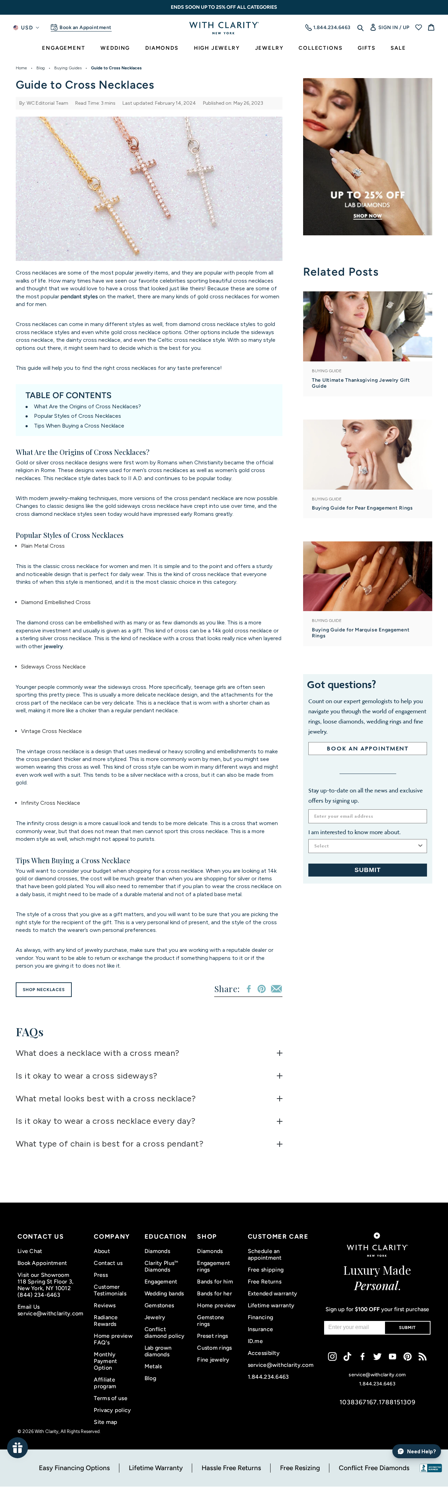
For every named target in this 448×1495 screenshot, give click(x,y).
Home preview (216, 1305)
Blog (40, 67)
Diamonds (157, 1251)
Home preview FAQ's (113, 1339)
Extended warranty (273, 1293)
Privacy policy (112, 1410)
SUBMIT (368, 869)
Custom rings (214, 1347)
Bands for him (215, 1281)
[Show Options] (420, 846)
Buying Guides (68, 67)
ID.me (255, 1341)
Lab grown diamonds (158, 1351)
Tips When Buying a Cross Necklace (79, 425)
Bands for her (214, 1293)
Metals (153, 1366)
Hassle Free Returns (231, 1468)
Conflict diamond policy (165, 1332)
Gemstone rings (210, 1320)
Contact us (108, 1263)
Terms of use (110, 1398)
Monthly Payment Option (105, 1361)
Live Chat (30, 1251)
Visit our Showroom (43, 1275)
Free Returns (264, 1281)
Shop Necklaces (44, 989)
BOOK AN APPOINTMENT (367, 748)
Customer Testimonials (110, 1290)
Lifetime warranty (271, 1305)
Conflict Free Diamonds (374, 1468)
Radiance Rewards (106, 1320)
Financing (260, 1317)
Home (21, 67)
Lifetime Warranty (156, 1468)
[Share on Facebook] (248, 988)
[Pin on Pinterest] (261, 988)
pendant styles (79, 296)
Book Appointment (42, 1263)
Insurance (260, 1329)
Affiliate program (105, 1383)
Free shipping (266, 1269)
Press (100, 1275)
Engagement (161, 1281)
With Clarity (46, 1431)
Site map (105, 1422)
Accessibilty (264, 1353)
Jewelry (155, 1317)
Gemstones (159, 1305)
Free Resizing (300, 1468)
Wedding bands (164, 1293)
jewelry (53, 646)
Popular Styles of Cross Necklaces (77, 416)
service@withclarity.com (50, 1313)
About (102, 1251)
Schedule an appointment (265, 1254)
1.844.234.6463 (268, 1376)
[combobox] (365, 846)
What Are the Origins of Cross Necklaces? (87, 406)
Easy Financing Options (74, 1468)
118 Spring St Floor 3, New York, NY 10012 (46, 1285)
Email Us (29, 1306)
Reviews (104, 1305)
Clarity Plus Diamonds (161, 1266)
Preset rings (212, 1336)
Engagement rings (213, 1266)
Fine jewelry (213, 1359)
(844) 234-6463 (39, 1295)
